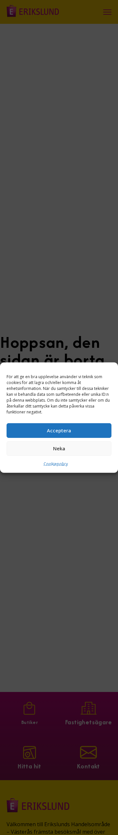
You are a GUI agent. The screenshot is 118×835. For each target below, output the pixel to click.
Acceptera (59, 430)
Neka (59, 448)
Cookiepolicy (56, 463)
